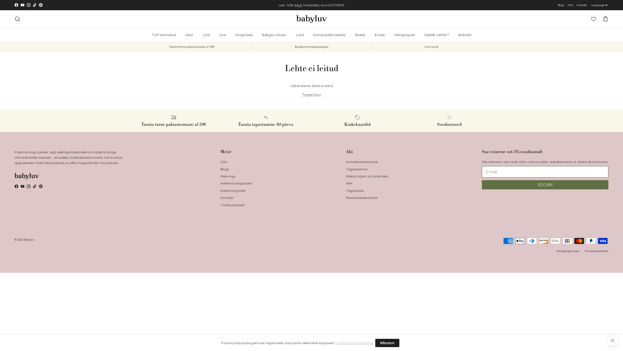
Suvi (223, 35)
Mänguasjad (404, 35)
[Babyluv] (311, 19)
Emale (380, 35)
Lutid (300, 35)
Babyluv (29, 239)
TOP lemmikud (164, 35)
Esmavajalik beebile (329, 35)
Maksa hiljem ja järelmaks (367, 176)
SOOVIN (545, 184)
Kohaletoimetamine (362, 162)
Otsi (223, 162)
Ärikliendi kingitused (236, 183)
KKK (570, 5)
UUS (206, 35)
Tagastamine (356, 169)
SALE (298, 5)
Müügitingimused (568, 251)
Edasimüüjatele (232, 190)
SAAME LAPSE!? (436, 35)
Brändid (464, 35)
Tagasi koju (311, 94)
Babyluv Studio (274, 35)
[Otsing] (17, 19)
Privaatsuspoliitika (596, 251)
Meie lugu (228, 176)
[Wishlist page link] (593, 19)
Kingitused (244, 35)
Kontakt (582, 5)
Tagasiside (355, 190)
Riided (360, 35)
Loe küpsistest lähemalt (355, 343)
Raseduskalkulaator (362, 197)
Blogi (561, 5)
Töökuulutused (232, 205)
